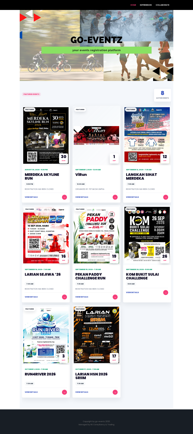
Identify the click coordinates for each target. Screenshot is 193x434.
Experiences (146, 5)
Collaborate (162, 5)
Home (133, 5)
